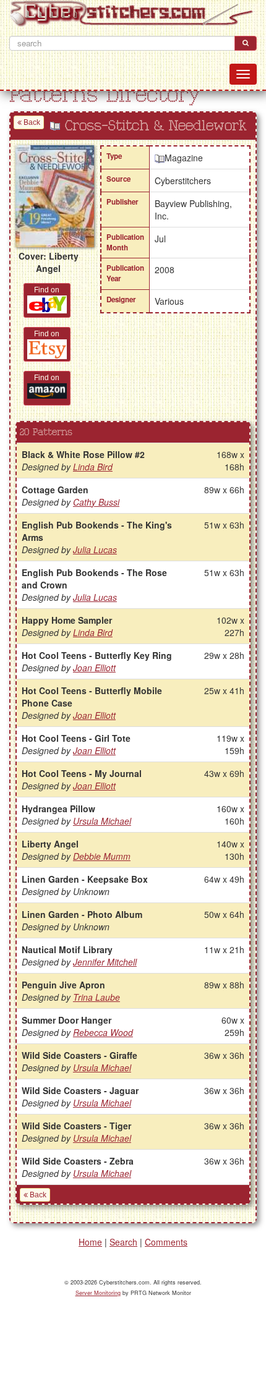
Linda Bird (93, 467)
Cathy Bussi (96, 502)
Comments (166, 1242)
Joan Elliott (94, 667)
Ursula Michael (102, 821)
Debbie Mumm (102, 856)
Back (31, 122)
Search (123, 1242)
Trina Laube (96, 997)
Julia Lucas (95, 549)
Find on (46, 290)
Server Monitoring (98, 1293)
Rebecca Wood (103, 1032)
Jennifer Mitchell (105, 962)
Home (90, 1242)
